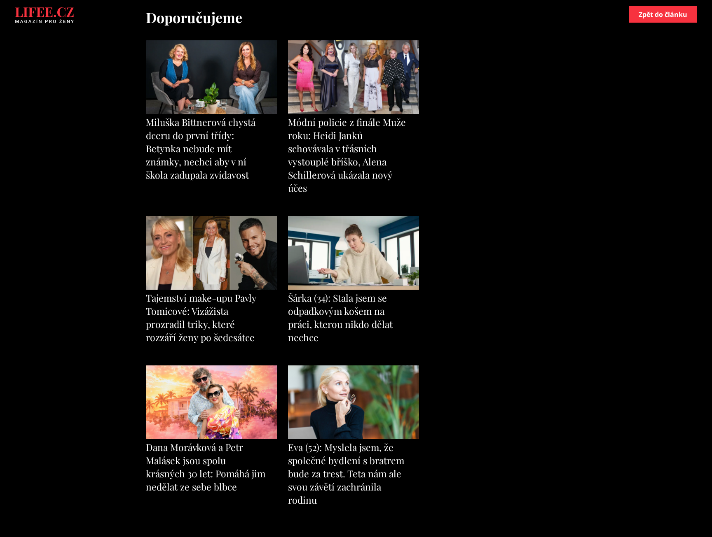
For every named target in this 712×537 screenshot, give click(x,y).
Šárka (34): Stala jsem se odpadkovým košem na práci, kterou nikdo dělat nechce (340, 317)
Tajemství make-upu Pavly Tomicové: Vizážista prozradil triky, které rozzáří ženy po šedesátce (201, 317)
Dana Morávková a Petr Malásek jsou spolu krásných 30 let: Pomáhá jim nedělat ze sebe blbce (205, 467)
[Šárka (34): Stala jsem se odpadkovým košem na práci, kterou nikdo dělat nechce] (353, 287)
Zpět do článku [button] (663, 14)
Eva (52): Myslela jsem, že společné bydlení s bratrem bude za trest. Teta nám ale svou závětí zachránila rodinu (346, 473)
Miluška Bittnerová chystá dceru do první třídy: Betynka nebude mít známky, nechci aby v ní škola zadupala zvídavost (200, 148)
